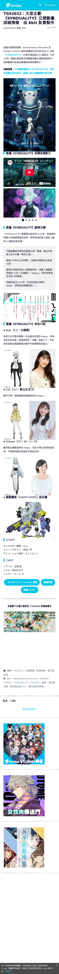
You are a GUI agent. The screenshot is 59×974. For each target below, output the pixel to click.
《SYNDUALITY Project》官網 (22, 582)
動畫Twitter (30, 589)
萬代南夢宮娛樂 (36, 686)
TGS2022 (18, 670)
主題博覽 (30, 670)
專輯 (9, 670)
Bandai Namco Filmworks (25, 678)
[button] (23, 220)
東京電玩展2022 (18, 686)
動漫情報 (40, 670)
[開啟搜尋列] (40, 5)
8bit (9, 678)
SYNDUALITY (13, 54)
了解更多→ (9, 971)
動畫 (44, 682)
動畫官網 (48, 582)
